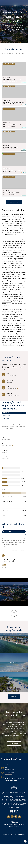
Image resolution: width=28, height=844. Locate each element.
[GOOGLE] (15, 816)
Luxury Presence (14, 826)
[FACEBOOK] (8, 816)
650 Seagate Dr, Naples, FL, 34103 (9, 561)
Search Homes (14, 202)
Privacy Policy (21, 834)
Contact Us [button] (14, 743)
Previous (3, 591)
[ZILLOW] (19, 816)
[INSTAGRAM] (12, 816)
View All (14, 696)
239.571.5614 (8, 774)
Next (25, 591)
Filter (7, 57)
